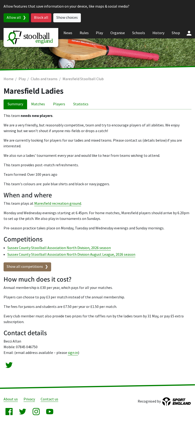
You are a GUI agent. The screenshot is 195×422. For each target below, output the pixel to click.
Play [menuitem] (99, 33)
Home (9, 79)
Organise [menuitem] (117, 33)
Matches (38, 104)
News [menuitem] (67, 33)
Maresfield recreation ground (57, 203)
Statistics (80, 104)
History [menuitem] (158, 33)
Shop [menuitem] (176, 33)
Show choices (67, 17)
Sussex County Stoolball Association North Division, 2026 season (59, 248)
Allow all (14, 17)
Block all (41, 17)
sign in (73, 353)
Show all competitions (25, 266)
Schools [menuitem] (138, 33)
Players (59, 104)
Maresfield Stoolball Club (83, 79)
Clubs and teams (44, 79)
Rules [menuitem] (84, 33)
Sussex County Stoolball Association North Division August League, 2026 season (71, 254)
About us (11, 399)
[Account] (189, 33)
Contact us (49, 399)
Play (22, 79)
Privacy (29, 399)
